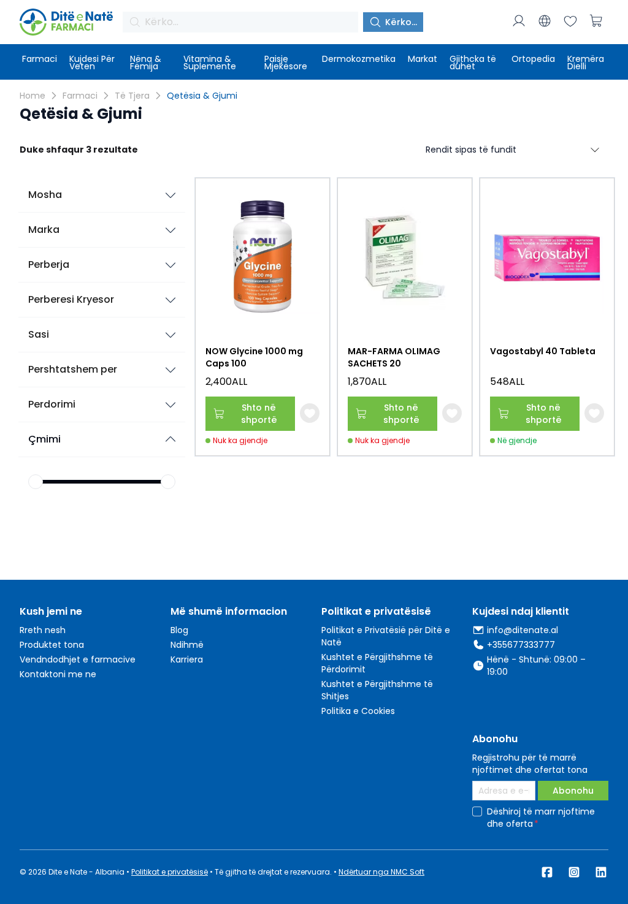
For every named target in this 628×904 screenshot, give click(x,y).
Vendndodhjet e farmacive (78, 659)
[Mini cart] (596, 21)
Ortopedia (533, 59)
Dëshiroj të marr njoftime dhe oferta (541, 817)
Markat (422, 59)
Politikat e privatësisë (169, 872)
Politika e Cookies (358, 711)
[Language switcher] (544, 21)
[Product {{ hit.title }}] (262, 256)
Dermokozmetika (359, 59)
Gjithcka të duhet (473, 62)
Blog (179, 630)
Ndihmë (187, 645)
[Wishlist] (570, 21)
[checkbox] (477, 811)
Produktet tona (52, 645)
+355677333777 (521, 645)
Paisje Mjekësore (285, 62)
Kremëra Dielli (585, 62)
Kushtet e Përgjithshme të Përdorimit (377, 663)
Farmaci (39, 59)
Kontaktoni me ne (58, 674)
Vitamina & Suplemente (209, 62)
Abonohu (573, 790)
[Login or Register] (519, 21)
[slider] (35, 481)
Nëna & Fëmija (145, 62)
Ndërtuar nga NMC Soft (381, 872)
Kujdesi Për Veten (92, 62)
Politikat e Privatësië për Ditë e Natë (385, 636)
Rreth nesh (43, 630)
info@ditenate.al (522, 630)
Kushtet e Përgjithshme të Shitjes (377, 690)
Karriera (186, 659)
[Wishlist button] (310, 413)
